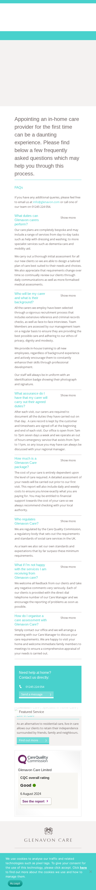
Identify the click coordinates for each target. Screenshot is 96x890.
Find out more (28, 740)
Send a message (31, 694)
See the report (33, 801)
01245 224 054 (35, 687)
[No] (90, 871)
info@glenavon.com (46, 202)
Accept (15, 883)
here (83, 868)
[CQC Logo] (33, 763)
